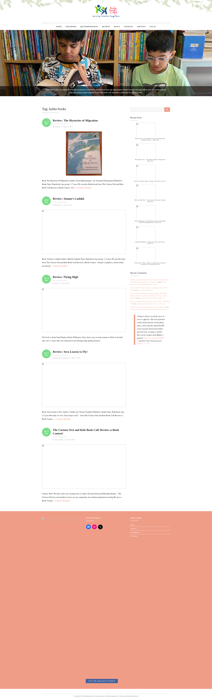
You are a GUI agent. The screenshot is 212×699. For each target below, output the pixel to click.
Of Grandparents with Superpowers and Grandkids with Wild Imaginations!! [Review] (150, 221)
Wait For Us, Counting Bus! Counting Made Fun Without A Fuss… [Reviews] (150, 139)
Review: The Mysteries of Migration (75, 120)
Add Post (141, 26)
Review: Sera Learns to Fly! (70, 351)
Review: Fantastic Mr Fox (144, 290)
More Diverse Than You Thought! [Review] (152, 298)
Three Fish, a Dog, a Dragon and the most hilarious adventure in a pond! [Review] (150, 263)
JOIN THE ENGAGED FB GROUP (101, 681)
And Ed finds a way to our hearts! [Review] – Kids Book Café (148, 307)
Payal (56, 283)
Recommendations (89, 26)
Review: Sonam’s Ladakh (68, 198)
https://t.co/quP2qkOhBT (154, 338)
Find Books (71, 26)
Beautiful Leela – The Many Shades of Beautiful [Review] (150, 160)
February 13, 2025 (143, 343)
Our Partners (134, 532)
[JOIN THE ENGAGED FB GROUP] (106, 691)
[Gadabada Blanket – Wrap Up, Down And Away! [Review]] (150, 234)
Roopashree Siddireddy (62, 358)
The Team (133, 536)
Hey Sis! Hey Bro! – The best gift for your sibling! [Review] (150, 200)
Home (59, 26)
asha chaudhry (59, 440)
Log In (153, 26)
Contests (128, 26)
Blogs (117, 26)
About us (133, 528)
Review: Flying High (65, 277)
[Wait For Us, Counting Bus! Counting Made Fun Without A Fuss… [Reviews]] (150, 131)
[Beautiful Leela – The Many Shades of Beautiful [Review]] (150, 152)
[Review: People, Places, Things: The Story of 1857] (150, 173)
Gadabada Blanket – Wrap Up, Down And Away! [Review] (150, 242)
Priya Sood (58, 205)
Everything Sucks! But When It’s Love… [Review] (150, 304)
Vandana (57, 127)
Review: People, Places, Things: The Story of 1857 (150, 181)
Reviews (106, 26)
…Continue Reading (82, 187)
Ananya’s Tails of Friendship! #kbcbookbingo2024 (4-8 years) (148, 309)
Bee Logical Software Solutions (128, 696)
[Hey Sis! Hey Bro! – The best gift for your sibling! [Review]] (150, 192)
